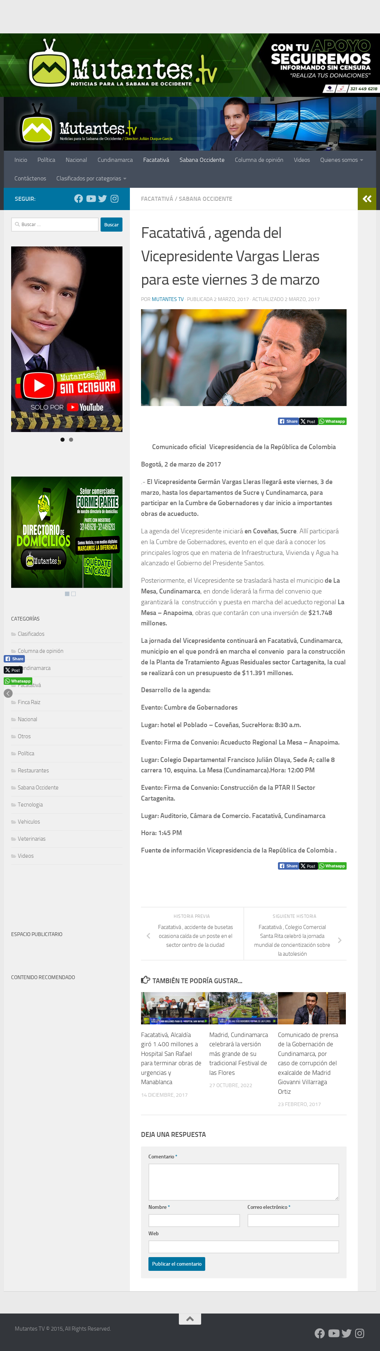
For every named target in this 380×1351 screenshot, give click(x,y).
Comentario (162, 1157)
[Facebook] (78, 198)
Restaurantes (33, 770)
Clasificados (31, 634)
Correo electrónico (269, 1207)
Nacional (76, 159)
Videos (302, 159)
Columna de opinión (259, 159)
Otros (24, 736)
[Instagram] (114, 198)
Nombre (159, 1207)
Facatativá (156, 159)
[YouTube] (90, 198)
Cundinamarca (115, 159)
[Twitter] (102, 198)
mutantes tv (168, 299)
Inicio (20, 159)
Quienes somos (339, 159)
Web (153, 1233)
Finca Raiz (29, 702)
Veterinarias (32, 838)
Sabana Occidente (202, 159)
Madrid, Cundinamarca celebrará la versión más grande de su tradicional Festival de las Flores (238, 1053)
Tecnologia (30, 804)
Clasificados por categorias (88, 178)
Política (46, 159)
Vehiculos (29, 821)
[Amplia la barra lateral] (367, 199)
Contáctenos (30, 178)
